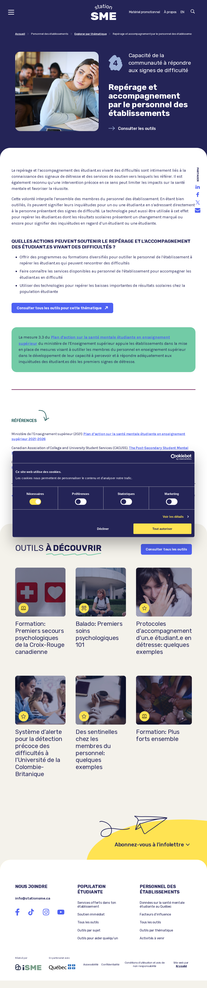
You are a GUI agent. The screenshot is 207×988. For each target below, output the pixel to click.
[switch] (81, 501)
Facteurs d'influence (155, 914)
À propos (170, 12)
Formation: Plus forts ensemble (158, 735)
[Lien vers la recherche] (193, 12)
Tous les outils (88, 922)
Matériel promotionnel (144, 12)
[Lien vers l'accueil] (103, 12)
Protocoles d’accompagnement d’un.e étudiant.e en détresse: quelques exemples (164, 637)
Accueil (20, 33)
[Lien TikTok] (31, 912)
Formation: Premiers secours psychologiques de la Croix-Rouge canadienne (39, 637)
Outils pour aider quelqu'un (97, 938)
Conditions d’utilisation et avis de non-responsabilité (145, 964)
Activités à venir (152, 938)
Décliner (103, 528)
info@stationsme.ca (32, 898)
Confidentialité (110, 964)
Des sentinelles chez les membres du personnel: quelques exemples (96, 749)
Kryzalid (181, 966)
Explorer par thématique (90, 33)
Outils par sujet (88, 930)
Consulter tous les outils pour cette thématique (59, 308)
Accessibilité (90, 964)
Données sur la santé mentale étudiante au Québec (162, 904)
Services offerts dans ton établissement (96, 904)
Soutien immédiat (91, 914)
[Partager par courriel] (198, 210)
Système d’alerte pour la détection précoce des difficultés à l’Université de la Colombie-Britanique (38, 753)
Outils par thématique (156, 930)
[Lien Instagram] (46, 912)
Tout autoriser (162, 528)
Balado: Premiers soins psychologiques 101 (99, 634)
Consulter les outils (137, 128)
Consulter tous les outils (166, 549)
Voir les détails (173, 516)
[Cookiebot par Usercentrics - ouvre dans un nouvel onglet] (173, 457)
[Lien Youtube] (60, 912)
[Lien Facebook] (17, 912)
